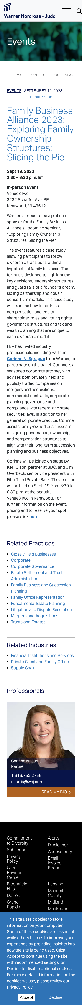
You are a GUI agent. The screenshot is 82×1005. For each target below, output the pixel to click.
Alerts (53, 837)
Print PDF (38, 75)
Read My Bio (54, 792)
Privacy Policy (20, 987)
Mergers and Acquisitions (34, 615)
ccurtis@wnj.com (27, 781)
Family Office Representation (38, 597)
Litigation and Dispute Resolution (41, 609)
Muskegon (58, 908)
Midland (55, 901)
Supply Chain (23, 667)
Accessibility (60, 851)
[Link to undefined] (41, 736)
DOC (55, 75)
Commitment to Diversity (19, 840)
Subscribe (16, 849)
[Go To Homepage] (29, 10)
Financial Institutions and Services (42, 655)
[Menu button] (66, 10)
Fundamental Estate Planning (38, 603)
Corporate (21, 560)
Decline (55, 997)
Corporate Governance (32, 566)
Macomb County (56, 893)
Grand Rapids (13, 904)
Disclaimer (58, 844)
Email (19, 75)
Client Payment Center (15, 872)
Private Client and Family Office (40, 661)
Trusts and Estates (28, 622)
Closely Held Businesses (33, 554)
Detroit (13, 895)
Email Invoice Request (56, 862)
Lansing (55, 883)
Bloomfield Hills (17, 886)
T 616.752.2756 (26, 775)
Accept (26, 997)
